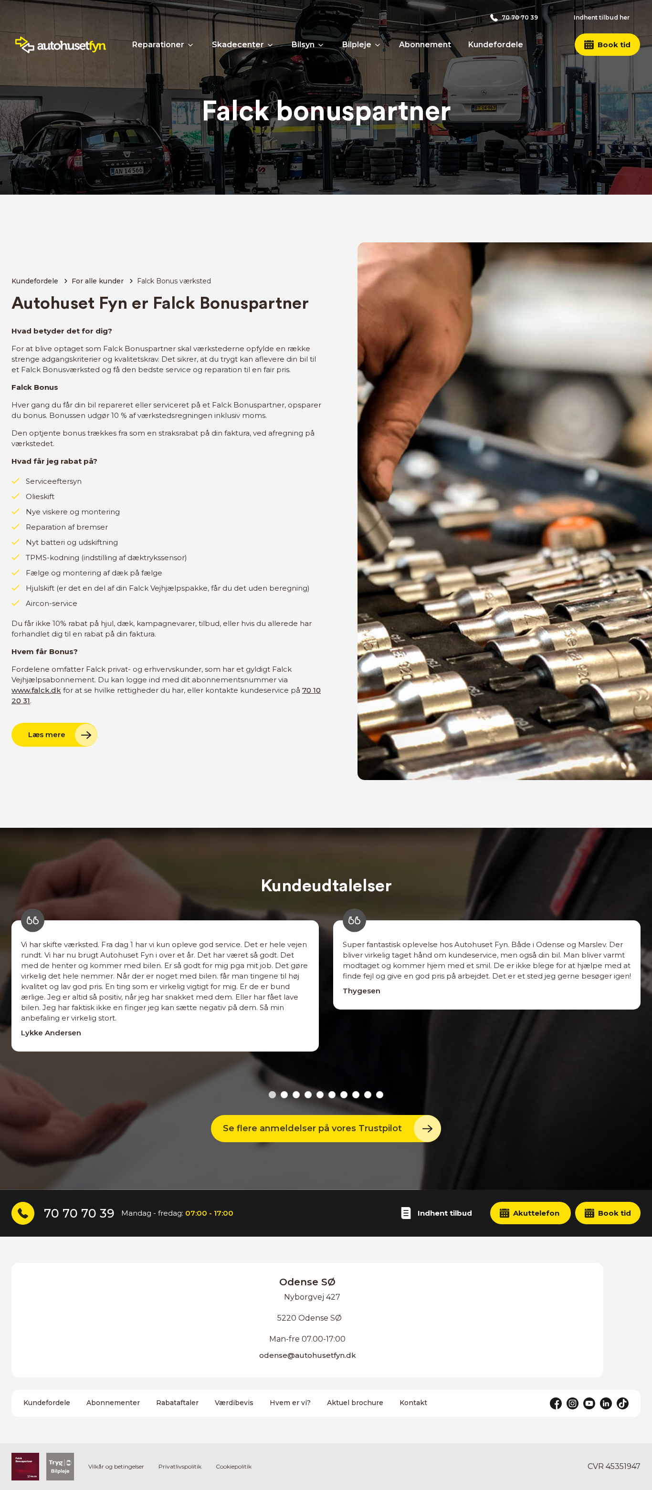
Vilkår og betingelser (116, 1466)
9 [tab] (367, 1094)
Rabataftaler (177, 1402)
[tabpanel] (165, 996)
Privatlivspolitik (179, 1466)
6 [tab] (332, 1094)
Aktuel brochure (355, 1402)
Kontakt (413, 1402)
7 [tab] (343, 1094)
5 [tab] (320, 1094)
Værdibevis (234, 1402)
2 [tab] (284, 1094)
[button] (607, 44)
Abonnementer (113, 1402)
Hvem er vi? (290, 1402)
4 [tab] (308, 1094)
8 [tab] (355, 1094)
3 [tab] (296, 1094)
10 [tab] (379, 1094)
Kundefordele (34, 281)
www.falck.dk (36, 690)
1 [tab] (272, 1094)
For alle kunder (98, 281)
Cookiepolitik (234, 1466)
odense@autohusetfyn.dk (307, 1355)
